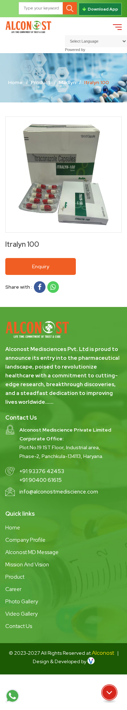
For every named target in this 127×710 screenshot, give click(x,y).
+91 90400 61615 (40, 480)
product (40, 82)
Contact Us (18, 626)
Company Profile (25, 540)
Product (14, 576)
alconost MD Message (32, 552)
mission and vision (27, 564)
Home (15, 82)
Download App (103, 9)
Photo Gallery (21, 601)
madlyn (67, 82)
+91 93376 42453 (41, 471)
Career (13, 589)
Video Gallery (21, 613)
